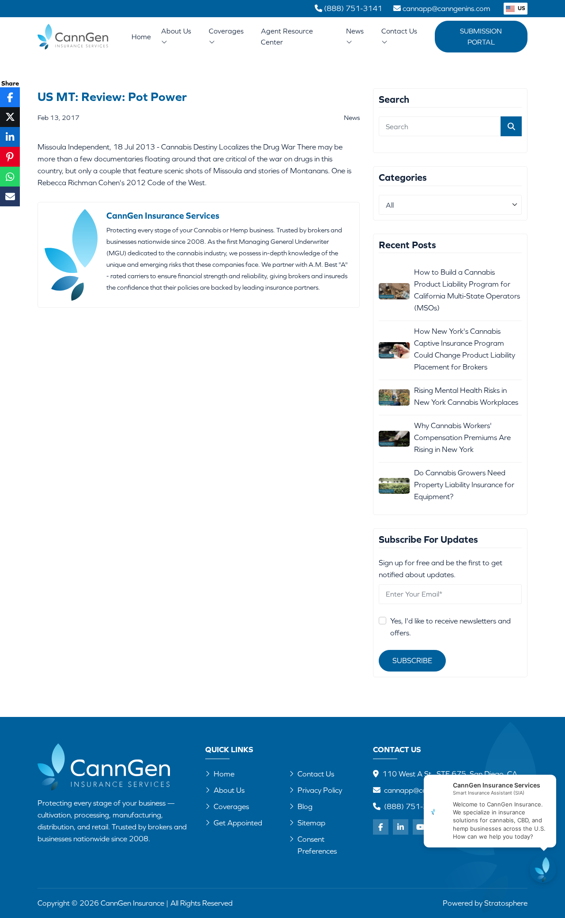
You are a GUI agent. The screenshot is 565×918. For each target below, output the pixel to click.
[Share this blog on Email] (10, 196)
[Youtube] (420, 827)
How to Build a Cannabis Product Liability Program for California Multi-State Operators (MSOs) (467, 290)
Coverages (226, 31)
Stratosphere (505, 903)
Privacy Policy (320, 790)
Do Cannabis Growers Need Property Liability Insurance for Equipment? (464, 484)
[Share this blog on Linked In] (10, 137)
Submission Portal (481, 36)
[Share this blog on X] (10, 117)
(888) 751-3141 (413, 806)
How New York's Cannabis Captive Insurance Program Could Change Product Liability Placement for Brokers (464, 349)
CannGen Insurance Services (162, 215)
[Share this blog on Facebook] (10, 97)
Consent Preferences (317, 845)
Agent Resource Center (287, 36)
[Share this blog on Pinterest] (10, 157)
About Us (176, 31)
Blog (305, 806)
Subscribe (412, 660)
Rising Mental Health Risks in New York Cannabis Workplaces (466, 396)
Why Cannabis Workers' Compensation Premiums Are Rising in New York (462, 437)
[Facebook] (380, 827)
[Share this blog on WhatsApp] (10, 177)
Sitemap (311, 822)
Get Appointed (238, 822)
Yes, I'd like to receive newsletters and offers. (450, 626)
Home (141, 37)
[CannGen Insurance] (104, 767)
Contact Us (399, 31)
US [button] (520, 8)
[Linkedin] (400, 827)
